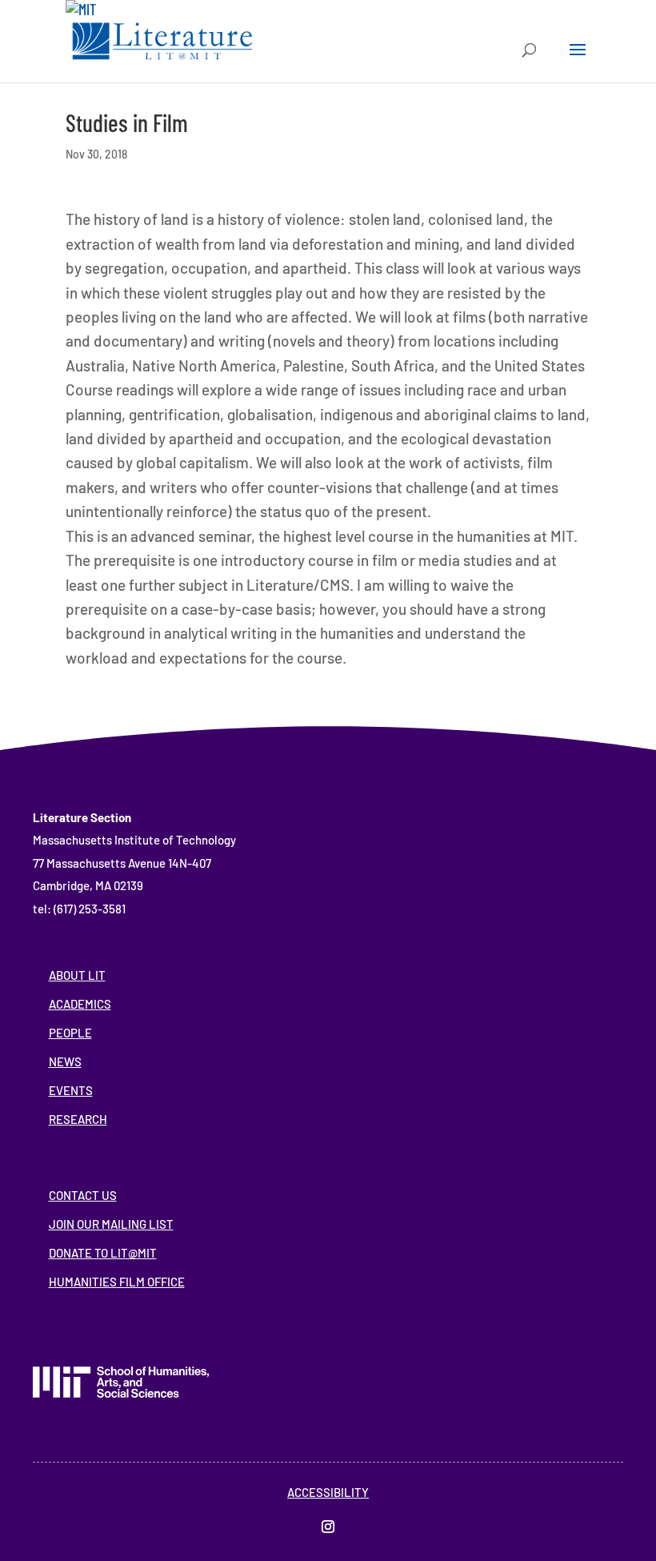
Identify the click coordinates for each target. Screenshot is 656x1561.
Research (78, 1119)
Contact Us (83, 1195)
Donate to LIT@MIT (103, 1253)
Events (71, 1090)
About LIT (77, 975)
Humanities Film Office (117, 1281)
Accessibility (328, 1492)
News (65, 1061)
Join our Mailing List (111, 1224)
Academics (80, 1004)
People (70, 1032)
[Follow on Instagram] (328, 1526)
